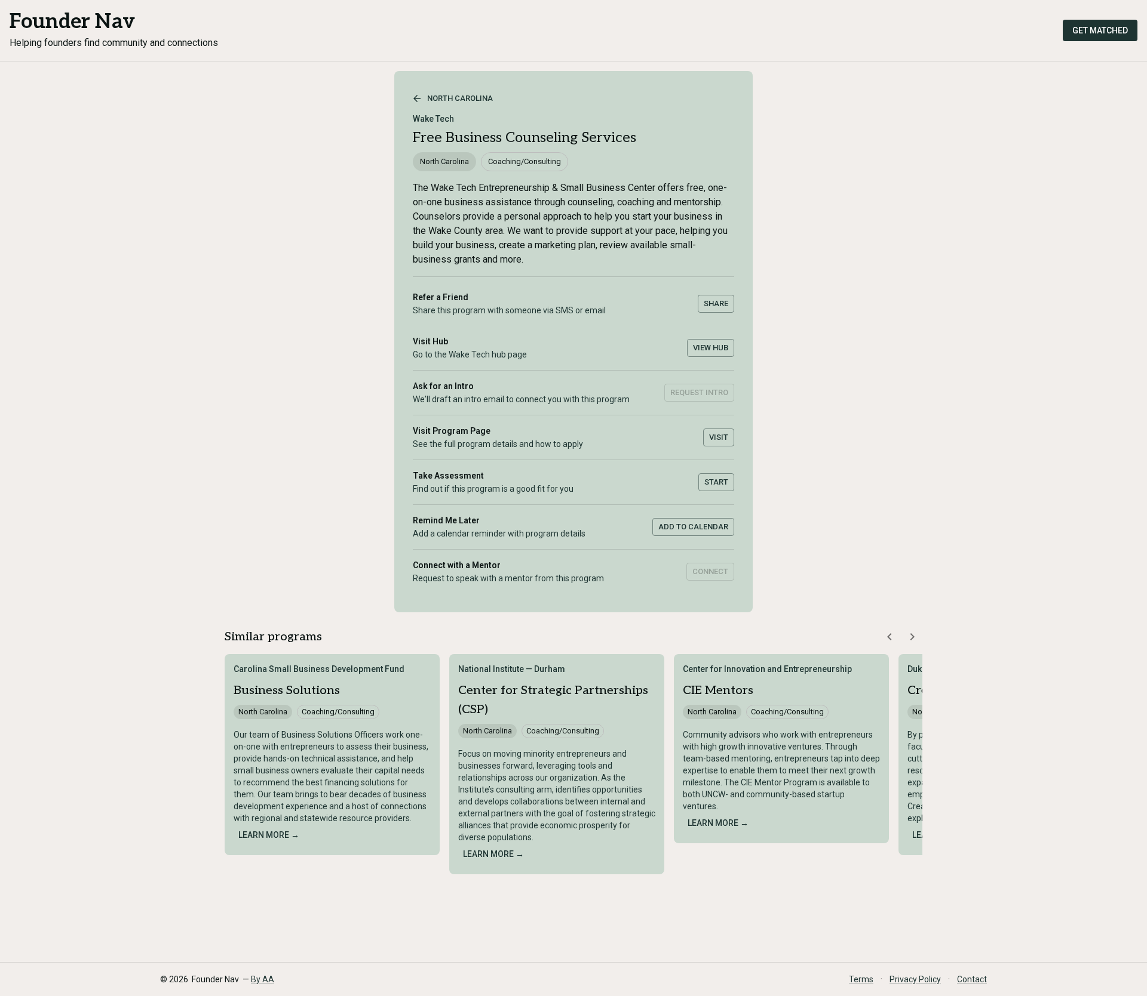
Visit (718, 437)
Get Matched (1100, 30)
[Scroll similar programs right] (912, 637)
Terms (861, 979)
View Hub (710, 347)
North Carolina (460, 98)
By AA (262, 979)
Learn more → (268, 835)
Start (716, 481)
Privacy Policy (915, 979)
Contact (972, 979)
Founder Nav (72, 22)
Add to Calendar (693, 526)
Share (716, 303)
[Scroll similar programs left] (889, 637)
